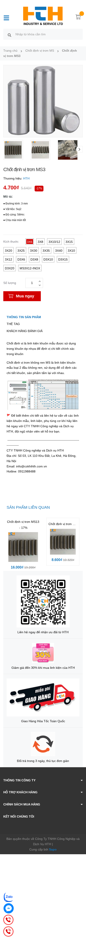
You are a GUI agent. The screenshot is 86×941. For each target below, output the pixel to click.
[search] (9, 34)
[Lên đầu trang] (79, 920)
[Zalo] (9, 897)
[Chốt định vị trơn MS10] (63, 541)
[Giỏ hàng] (78, 18)
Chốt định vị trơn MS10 (65, 524)
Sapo (53, 849)
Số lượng (9, 283)
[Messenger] (9, 908)
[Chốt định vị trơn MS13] (23, 547)
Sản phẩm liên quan (28, 507)
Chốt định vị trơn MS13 (23, 521)
